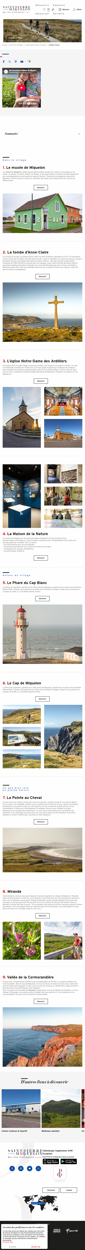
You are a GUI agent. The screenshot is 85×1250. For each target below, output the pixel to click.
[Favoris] (44, 9)
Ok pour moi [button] (35, 1247)
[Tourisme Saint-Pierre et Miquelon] (16, 9)
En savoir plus (8, 1242)
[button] (53, 9)
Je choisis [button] (12, 1247)
